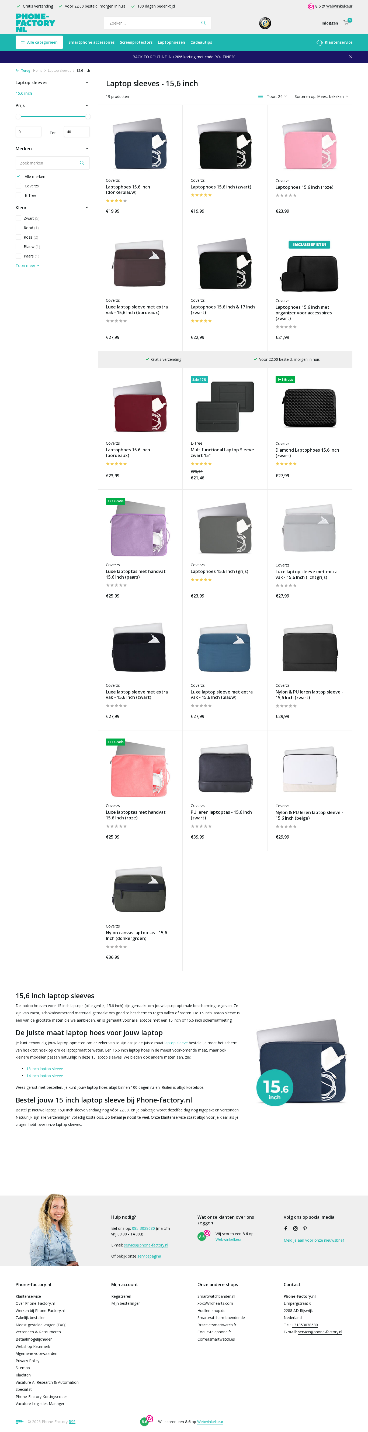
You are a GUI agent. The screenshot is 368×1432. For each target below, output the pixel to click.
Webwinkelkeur (339, 6)
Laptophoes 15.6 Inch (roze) (305, 187)
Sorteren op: (305, 96)
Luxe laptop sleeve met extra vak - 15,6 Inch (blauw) (222, 694)
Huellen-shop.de (211, 1310)
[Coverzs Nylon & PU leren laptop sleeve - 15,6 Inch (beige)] (310, 769)
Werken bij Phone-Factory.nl (40, 1310)
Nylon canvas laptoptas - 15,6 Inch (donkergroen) (136, 935)
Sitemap (23, 1367)
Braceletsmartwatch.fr (216, 1324)
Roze (31, 236)
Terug (25, 70)
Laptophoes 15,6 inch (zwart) (221, 187)
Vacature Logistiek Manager (40, 1403)
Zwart (32, 218)
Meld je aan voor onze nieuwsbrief (314, 1240)
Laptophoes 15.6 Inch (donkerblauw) (128, 189)
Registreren (121, 1296)
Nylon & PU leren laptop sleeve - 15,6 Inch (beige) (309, 815)
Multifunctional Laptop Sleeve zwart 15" (222, 452)
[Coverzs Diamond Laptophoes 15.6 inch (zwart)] (310, 407)
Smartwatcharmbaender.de (221, 1317)
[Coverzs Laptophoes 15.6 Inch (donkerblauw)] (140, 143)
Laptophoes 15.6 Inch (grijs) (219, 571)
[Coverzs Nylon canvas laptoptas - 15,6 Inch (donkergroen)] (140, 889)
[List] (260, 96)
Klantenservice (338, 42)
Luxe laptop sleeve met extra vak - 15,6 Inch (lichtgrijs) (307, 574)
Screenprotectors (136, 42)
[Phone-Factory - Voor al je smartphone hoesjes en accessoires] (36, 23)
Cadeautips (201, 42)
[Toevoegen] (164, 210)
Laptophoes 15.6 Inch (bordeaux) (128, 452)
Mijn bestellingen (126, 1303)
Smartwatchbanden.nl (216, 1296)
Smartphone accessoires (91, 42)
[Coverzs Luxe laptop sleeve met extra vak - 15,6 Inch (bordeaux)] (140, 263)
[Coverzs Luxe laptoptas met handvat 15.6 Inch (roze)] (140, 769)
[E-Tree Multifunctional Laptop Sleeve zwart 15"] (225, 406)
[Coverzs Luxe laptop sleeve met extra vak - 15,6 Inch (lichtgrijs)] (310, 528)
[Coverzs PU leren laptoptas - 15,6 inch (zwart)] (225, 769)
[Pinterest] (305, 1228)
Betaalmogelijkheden (34, 1339)
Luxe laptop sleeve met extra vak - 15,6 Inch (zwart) (137, 694)
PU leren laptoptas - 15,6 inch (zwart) (221, 815)
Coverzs (31, 185)
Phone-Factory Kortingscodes (42, 1396)
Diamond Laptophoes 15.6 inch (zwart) (307, 453)
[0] (345, 23)
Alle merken (34, 176)
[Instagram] (295, 1228)
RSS (72, 1421)
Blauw (32, 246)
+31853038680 (305, 1324)
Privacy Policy (27, 1360)
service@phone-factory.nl (146, 1245)
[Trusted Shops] (265, 23)
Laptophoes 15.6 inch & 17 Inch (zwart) (223, 309)
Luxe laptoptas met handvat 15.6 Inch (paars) (136, 574)
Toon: (272, 96)
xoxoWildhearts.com (215, 1303)
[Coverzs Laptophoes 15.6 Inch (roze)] (310, 143)
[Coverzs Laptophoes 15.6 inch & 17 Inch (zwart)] (225, 263)
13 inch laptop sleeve (44, 1068)
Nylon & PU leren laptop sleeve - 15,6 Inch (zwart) (309, 694)
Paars (31, 255)
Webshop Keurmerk (33, 1346)
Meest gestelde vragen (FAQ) (41, 1324)
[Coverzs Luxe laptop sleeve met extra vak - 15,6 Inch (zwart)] (140, 648)
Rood (31, 227)
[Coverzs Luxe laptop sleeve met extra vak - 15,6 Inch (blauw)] (225, 648)
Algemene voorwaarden (36, 1353)
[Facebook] (286, 1228)
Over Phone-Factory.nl (35, 1303)
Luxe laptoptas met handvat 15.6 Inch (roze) (136, 815)
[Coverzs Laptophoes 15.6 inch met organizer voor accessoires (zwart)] (310, 264)
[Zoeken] (203, 23)
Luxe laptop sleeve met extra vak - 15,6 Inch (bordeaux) (137, 309)
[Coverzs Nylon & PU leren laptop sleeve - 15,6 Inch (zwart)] (310, 648)
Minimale (28, 131)
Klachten (23, 1375)
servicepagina (149, 1256)
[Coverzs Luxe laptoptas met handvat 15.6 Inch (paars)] (140, 528)
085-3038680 (143, 1228)
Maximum (77, 131)
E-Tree (30, 195)
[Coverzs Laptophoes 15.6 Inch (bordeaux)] (140, 406)
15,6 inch (24, 93)
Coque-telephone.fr (214, 1331)
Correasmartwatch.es (216, 1339)
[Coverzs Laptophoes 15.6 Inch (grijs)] (225, 528)
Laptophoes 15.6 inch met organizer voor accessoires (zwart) (304, 312)
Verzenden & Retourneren (38, 1331)
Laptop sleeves (59, 70)
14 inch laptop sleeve (44, 1075)
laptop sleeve (176, 1042)
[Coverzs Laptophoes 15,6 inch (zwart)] (225, 143)
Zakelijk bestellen (31, 1317)
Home (38, 70)
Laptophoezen (171, 42)
